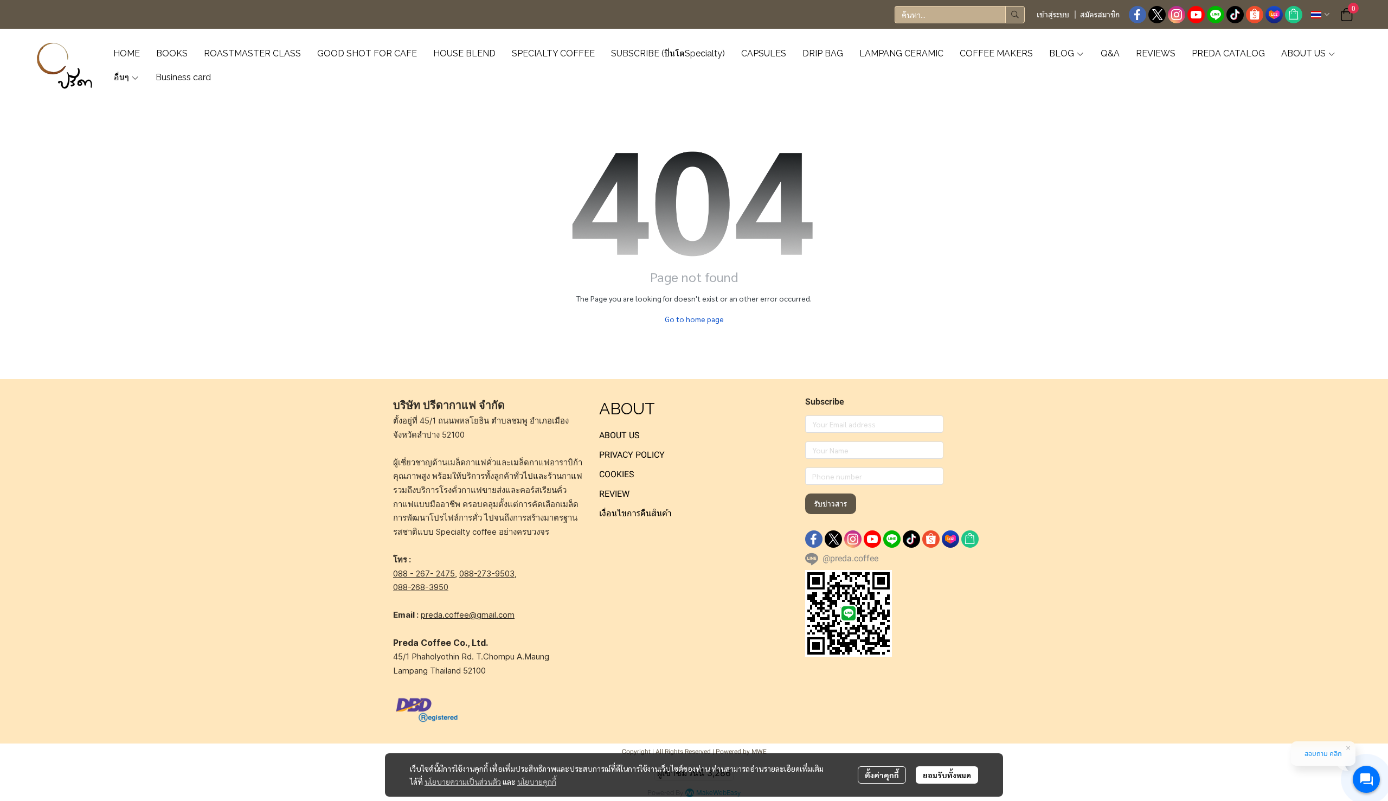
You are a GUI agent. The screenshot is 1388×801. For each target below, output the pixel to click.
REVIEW (614, 494)
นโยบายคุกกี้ (536, 781)
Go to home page (694, 319)
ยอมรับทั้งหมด (947, 775)
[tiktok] (1235, 14)
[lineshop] (1293, 14)
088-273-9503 (487, 573)
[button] (959, 14)
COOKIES (616, 474)
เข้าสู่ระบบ (1053, 14)
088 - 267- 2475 (424, 573)
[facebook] (1137, 14)
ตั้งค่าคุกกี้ (882, 775)
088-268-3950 (420, 587)
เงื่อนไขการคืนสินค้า (635, 513)
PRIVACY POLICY (632, 455)
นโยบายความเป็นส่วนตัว (463, 781)
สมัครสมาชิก (1100, 14)
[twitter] (1157, 14)
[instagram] (1176, 14)
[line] (1215, 14)
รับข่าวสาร (830, 503)
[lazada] (1274, 14)
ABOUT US (619, 435)
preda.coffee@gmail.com (468, 615)
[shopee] (1254, 14)
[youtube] (1196, 14)
